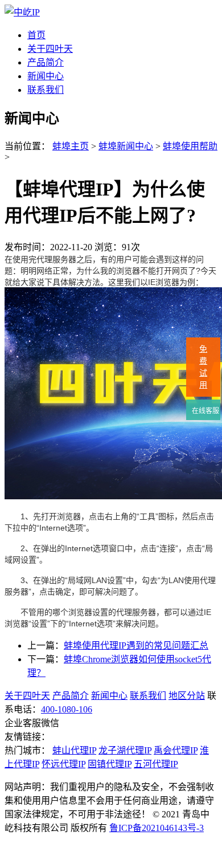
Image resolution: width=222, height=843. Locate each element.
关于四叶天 (50, 49)
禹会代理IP (176, 750)
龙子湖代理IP (124, 750)
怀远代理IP (63, 764)
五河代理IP (156, 764)
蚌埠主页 (70, 146)
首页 (36, 35)
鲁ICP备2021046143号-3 (156, 828)
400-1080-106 (66, 709)
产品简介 (45, 62)
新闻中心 (45, 76)
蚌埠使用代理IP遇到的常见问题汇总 (136, 645)
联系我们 (45, 90)
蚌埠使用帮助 (190, 146)
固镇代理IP (109, 764)
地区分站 (186, 696)
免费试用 (203, 367)
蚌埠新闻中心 (125, 146)
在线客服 (204, 411)
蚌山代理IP (74, 750)
